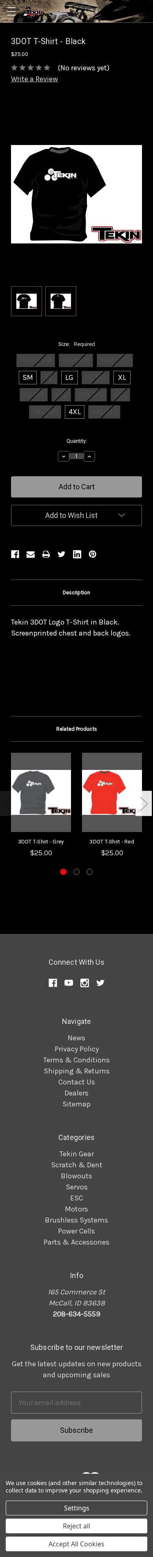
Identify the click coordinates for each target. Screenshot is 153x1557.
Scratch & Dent (76, 1164)
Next (143, 803)
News (76, 1037)
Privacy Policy (77, 1048)
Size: (76, 344)
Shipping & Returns (77, 1070)
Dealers (76, 1093)
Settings (76, 1507)
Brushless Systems (76, 1220)
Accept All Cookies (76, 1543)
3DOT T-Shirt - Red (112, 842)
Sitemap (76, 1104)
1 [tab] (63, 872)
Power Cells (76, 1231)
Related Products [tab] (76, 729)
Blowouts (76, 1175)
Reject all (76, 1525)
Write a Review (34, 78)
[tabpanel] (41, 806)
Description (76, 592)
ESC (76, 1197)
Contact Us (76, 1081)
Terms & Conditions (76, 1059)
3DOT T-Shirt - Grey (41, 842)
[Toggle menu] (11, 11)
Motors (76, 1209)
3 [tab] (89, 872)
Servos (77, 1186)
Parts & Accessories (76, 1242)
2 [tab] (76, 872)
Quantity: (77, 441)
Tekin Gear (77, 1153)
